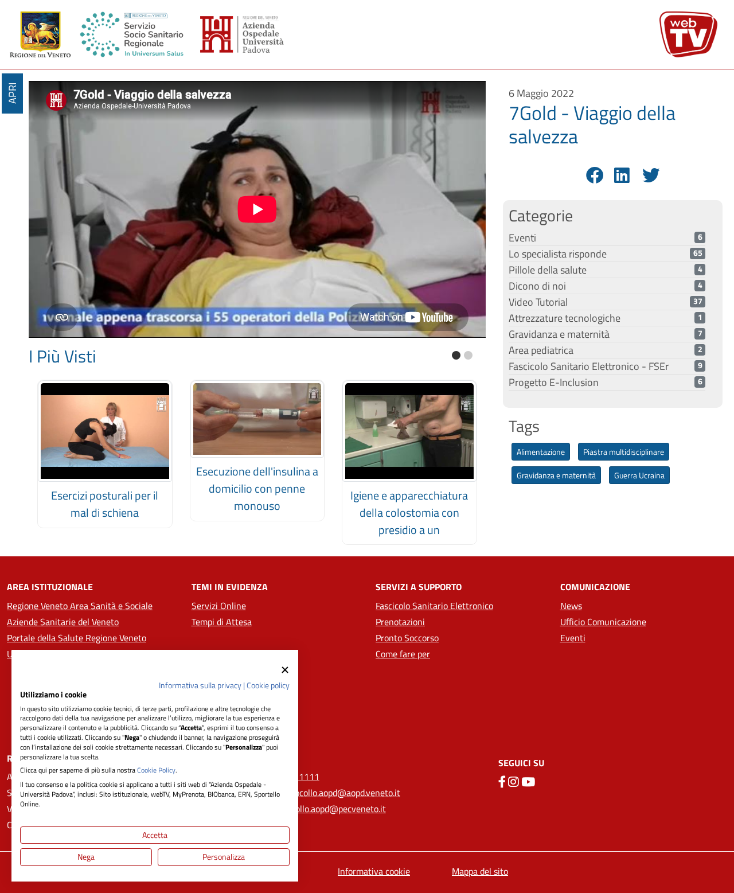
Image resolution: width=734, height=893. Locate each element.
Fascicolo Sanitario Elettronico (434, 606)
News (571, 606)
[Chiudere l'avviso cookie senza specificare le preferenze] (285, 669)
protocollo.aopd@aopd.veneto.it (339, 793)
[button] (456, 355)
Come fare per (403, 654)
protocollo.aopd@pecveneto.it (328, 809)
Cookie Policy (156, 770)
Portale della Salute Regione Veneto (76, 638)
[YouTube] (528, 782)
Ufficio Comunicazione (603, 622)
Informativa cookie (374, 871)
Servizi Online (219, 606)
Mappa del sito (480, 871)
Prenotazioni (400, 622)
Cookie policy (268, 685)
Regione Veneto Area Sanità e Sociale (80, 606)
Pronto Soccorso (407, 638)
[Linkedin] (621, 175)
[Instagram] (513, 782)
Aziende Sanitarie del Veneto (63, 622)
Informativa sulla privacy (200, 685)
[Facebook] (593, 175)
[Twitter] (649, 175)
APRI (12, 93)
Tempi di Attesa (222, 622)
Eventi (572, 638)
